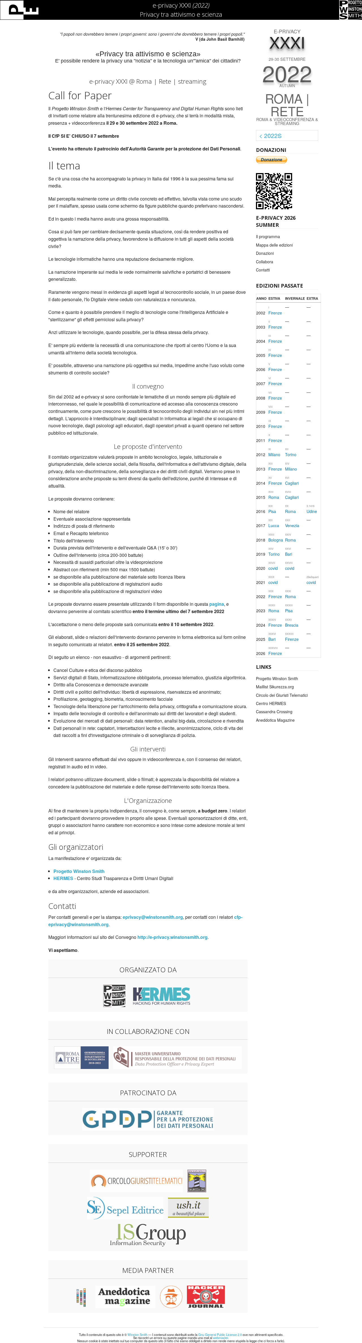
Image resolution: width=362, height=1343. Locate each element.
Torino (290, 454)
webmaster (220, 1337)
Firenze (275, 313)
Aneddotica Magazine (275, 720)
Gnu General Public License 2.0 (220, 1334)
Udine (312, 511)
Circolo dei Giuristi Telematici (282, 695)
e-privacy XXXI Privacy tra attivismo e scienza (181, 9)
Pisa (272, 511)
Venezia (292, 525)
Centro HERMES (271, 703)
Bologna (275, 540)
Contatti (263, 270)
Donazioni (265, 253)
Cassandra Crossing (274, 711)
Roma (273, 497)
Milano (274, 454)
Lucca (273, 525)
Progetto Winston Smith (277, 678)
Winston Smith (137, 1334)
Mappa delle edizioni (274, 245)
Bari (288, 554)
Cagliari (292, 483)
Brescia (291, 625)
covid (273, 568)
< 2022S (270, 135)
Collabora (264, 261)
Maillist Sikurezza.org (275, 686)
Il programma (268, 236)
